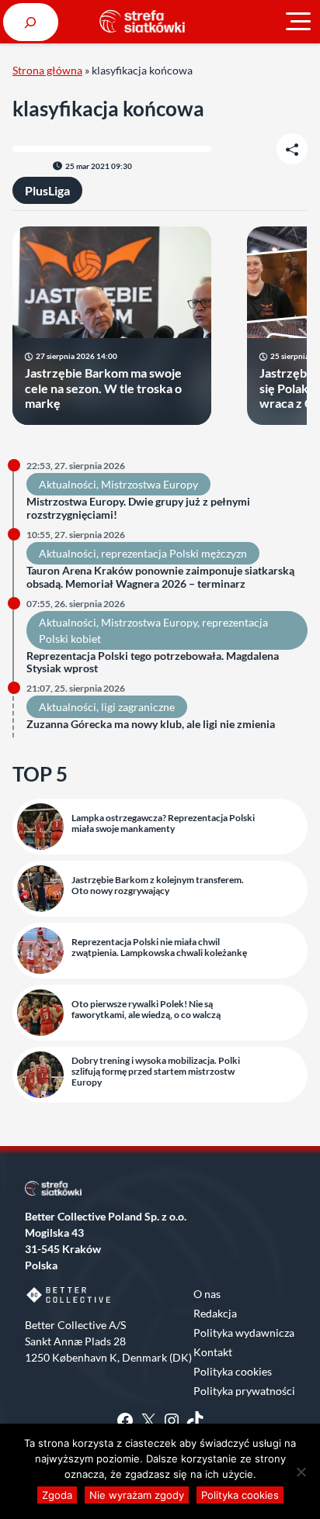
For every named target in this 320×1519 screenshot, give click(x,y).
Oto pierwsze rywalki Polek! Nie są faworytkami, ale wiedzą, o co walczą (146, 1009)
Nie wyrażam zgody (136, 1495)
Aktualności (67, 484)
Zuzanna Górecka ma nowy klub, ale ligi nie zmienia (150, 724)
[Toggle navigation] (298, 21)
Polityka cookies (232, 1371)
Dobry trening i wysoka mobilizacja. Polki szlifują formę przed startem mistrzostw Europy (155, 1072)
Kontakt (212, 1351)
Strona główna (47, 70)
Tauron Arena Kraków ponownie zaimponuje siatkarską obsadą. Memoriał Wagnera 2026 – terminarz (160, 577)
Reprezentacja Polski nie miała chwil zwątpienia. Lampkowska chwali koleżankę (159, 947)
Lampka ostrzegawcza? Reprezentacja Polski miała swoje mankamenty (163, 823)
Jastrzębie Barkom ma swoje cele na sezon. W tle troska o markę (103, 387)
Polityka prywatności (244, 1390)
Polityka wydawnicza (243, 1332)
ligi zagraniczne (138, 706)
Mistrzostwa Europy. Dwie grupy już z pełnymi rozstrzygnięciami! (138, 508)
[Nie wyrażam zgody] (300, 1471)
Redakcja (215, 1313)
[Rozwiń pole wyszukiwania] (30, 22)
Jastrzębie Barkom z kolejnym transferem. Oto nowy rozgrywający (157, 885)
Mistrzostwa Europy (149, 484)
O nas (207, 1293)
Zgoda (57, 1495)
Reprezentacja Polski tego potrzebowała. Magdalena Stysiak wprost (152, 662)
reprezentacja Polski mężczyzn (174, 553)
